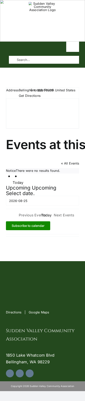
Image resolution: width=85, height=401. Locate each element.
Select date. (20, 193)
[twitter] (20, 373)
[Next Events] (23, 177)
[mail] (30, 373)
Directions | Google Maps (27, 312)
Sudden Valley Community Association (42, 33)
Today (18, 182)
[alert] (42, 171)
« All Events (70, 163)
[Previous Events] (16, 177)
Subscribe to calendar (28, 226)
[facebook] (10, 373)
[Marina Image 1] (42, 4)
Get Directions (30, 96)
